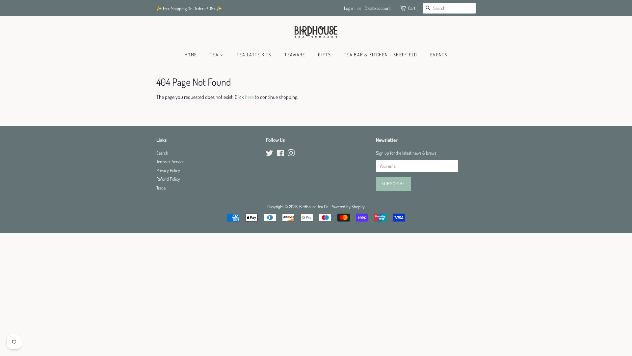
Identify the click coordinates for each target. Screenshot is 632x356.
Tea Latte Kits (254, 54)
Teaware (294, 54)
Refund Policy (168, 179)
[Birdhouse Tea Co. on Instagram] (291, 154)
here (249, 97)
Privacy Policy (168, 170)
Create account (377, 8)
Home (191, 54)
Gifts (324, 54)
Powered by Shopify (347, 206)
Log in (349, 8)
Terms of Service (170, 161)
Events (438, 54)
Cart (411, 8)
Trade (161, 188)
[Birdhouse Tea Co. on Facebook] (280, 154)
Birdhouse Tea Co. (314, 206)
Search (162, 153)
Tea (215, 54)
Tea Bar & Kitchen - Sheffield (380, 54)
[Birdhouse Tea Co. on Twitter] (269, 154)
